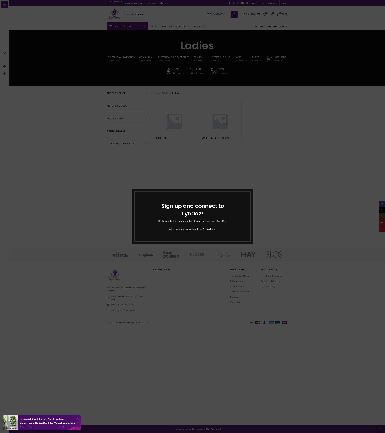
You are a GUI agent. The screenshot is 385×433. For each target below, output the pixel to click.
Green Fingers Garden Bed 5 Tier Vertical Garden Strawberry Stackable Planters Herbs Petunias (48, 422)
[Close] (251, 185)
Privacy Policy (209, 229)
